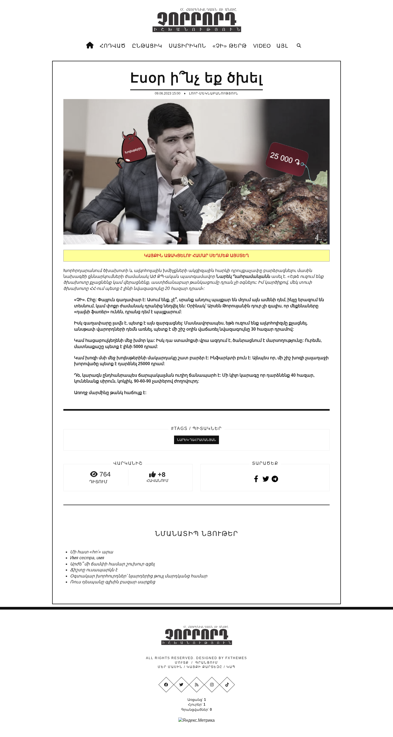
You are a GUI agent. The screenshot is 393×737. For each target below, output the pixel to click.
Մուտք (182, 662)
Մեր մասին (171, 667)
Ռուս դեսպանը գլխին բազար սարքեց (112, 582)
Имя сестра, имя (87, 557)
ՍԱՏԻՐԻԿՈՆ (187, 46)
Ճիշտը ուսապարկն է (93, 570)
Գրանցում (206, 662)
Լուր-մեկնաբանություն (213, 93)
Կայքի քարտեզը (204, 667)
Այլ (282, 46)
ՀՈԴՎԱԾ (113, 46)
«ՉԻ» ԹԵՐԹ (230, 46)
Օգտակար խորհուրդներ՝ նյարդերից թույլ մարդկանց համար (138, 576)
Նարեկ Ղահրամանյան (196, 440)
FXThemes (236, 658)
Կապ (230, 667)
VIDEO (262, 46)
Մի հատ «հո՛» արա (91, 552)
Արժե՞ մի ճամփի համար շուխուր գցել (112, 564)
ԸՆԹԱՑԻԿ (147, 46)
